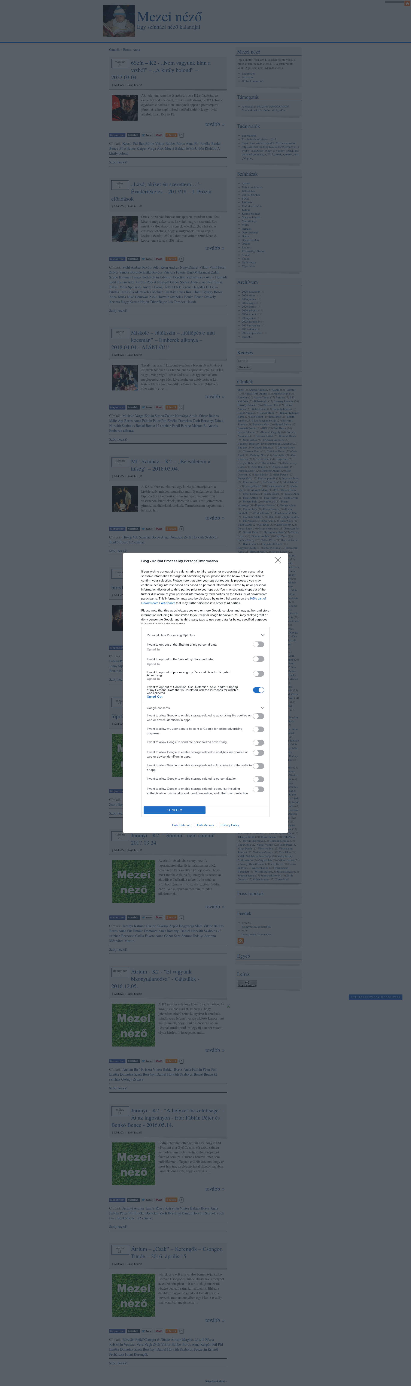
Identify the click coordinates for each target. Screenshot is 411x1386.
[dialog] (205, 693)
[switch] (258, 644)
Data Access (205, 825)
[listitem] (205, 635)
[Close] (279, 561)
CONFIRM (175, 810)
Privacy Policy (229, 825)
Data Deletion (181, 825)
